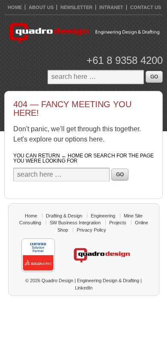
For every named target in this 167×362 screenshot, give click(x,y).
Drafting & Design (64, 215)
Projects (117, 222)
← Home (72, 156)
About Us (41, 7)
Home (31, 215)
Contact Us (145, 7)
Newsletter (76, 7)
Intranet (111, 7)
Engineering (103, 215)
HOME (15, 7)
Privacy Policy (91, 229)
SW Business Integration (75, 222)
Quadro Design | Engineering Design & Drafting (89, 280)
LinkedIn (83, 287)
